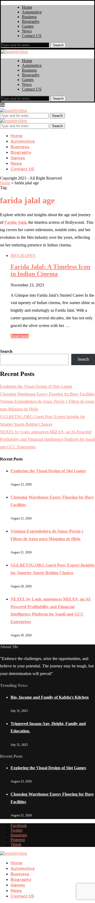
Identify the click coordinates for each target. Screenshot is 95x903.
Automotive (32, 12)
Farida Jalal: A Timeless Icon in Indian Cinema (50, 270)
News (27, 31)
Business (29, 16)
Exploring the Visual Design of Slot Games (36, 386)
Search (58, 45)
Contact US (31, 35)
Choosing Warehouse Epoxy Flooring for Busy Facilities (47, 394)
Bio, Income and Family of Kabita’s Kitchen (50, 697)
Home (27, 7)
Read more (20, 336)
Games (28, 26)
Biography (31, 21)
